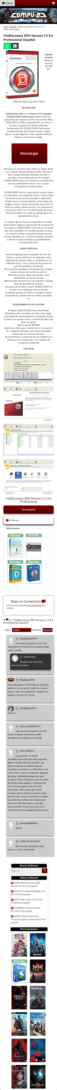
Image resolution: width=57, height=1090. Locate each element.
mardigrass (25, 707)
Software (12, 27)
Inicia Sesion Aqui (34, 605)
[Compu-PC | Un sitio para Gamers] (28, 15)
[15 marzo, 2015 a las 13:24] (18, 751)
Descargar (29, 153)
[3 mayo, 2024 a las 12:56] (22, 657)
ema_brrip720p (28, 726)
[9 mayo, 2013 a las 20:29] (18, 841)
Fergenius (25, 679)
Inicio (9, 3)
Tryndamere (26, 638)
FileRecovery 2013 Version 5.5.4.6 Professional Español (28, 37)
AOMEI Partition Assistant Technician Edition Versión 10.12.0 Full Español (28, 919)
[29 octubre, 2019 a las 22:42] (18, 680)
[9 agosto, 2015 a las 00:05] (18, 726)
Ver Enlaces (28, 509)
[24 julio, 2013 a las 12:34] (18, 823)
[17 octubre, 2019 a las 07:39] (18, 708)
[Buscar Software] (44, 870)
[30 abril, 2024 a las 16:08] (18, 638)
